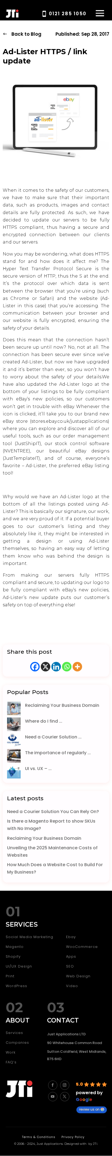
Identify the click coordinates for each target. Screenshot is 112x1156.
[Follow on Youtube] (52, 1096)
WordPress (16, 985)
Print (10, 976)
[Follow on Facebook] (52, 1085)
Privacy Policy (73, 1137)
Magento (15, 946)
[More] (77, 666)
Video (72, 985)
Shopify (13, 956)
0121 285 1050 (67, 13)
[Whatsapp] (66, 666)
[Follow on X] (64, 1096)
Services (14, 1032)
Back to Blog (26, 34)
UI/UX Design (19, 966)
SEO (70, 966)
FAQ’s (11, 1062)
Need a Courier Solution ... (53, 737)
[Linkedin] (56, 666)
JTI (95, 1144)
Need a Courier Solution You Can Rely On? (53, 811)
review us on (89, 1109)
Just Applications (50, 1144)
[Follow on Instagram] (64, 1085)
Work (10, 1052)
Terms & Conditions (38, 1137)
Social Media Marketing (29, 936)
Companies (17, 1042)
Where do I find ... (43, 721)
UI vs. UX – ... (38, 768)
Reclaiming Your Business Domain (62, 705)
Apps (71, 956)
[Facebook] (35, 666)
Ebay (71, 936)
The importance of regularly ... (58, 753)
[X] (45, 666)
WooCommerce (82, 946)
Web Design (78, 976)
